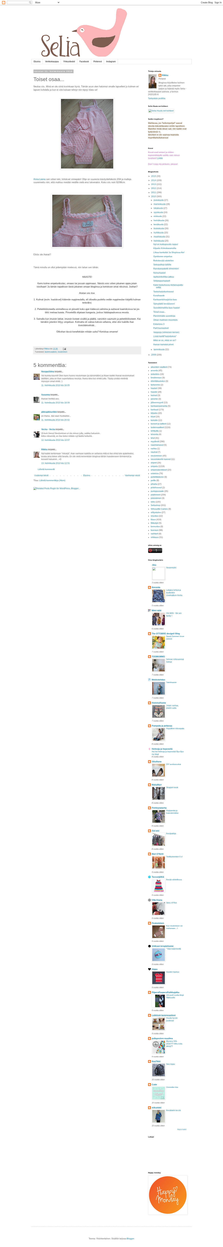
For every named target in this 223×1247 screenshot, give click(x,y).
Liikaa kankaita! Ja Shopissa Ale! (168, 252)
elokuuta (158, 216)
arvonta (154, 370)
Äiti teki (155, 831)
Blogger (130, 1238)
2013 (154, 184)
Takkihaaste (171, 682)
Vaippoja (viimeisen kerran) (166, 332)
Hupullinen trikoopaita (175, 728)
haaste (154, 392)
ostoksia (155, 473)
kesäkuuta (159, 224)
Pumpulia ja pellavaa (162, 726)
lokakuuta (158, 208)
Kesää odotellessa (174, 880)
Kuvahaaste (159, 295)
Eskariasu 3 (158, 324)
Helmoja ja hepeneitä (162, 749)
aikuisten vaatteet (159, 367)
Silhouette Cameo (159, 509)
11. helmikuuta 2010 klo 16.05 (55, 385)
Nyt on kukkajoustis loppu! (165, 244)
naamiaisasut (157, 445)
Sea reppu (170, 1064)
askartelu (155, 374)
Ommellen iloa (172, 1087)
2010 (154, 196)
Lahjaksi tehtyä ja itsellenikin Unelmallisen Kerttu (174, 592)
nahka (154, 448)
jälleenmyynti (157, 402)
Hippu (154, 969)
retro (153, 502)
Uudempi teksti (41, 475)
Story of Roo (171, 903)
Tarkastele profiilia (156, 98)
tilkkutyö (154, 523)
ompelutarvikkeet (159, 470)
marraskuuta (160, 204)
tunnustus (155, 526)
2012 (154, 188)
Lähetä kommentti (46, 469)
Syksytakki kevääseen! (164, 304)
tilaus (153, 519)
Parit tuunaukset (161, 328)
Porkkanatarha (159, 808)
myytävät (155, 441)
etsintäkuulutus (158, 381)
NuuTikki (156, 1061)
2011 (154, 192)
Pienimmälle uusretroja (164, 316)
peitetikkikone (157, 477)
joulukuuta (159, 200)
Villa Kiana (157, 900)
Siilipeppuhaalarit (161, 281)
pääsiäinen (156, 498)
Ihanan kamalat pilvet (163, 344)
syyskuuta (159, 212)
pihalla (154, 484)
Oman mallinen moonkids (165, 320)
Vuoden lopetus (172, 972)
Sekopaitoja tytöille (162, 264)
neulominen (62, 352)
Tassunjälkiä (158, 877)
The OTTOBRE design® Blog (166, 633)
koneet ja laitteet (158, 424)
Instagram (111, 61)
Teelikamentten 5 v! (174, 857)
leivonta (154, 434)
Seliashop (155, 505)
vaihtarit (154, 533)
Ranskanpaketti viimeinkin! (166, 268)
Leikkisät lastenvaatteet (164, 1015)
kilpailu (154, 413)
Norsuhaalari (159, 273)
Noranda (156, 587)
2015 (154, 176)
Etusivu (37, 61)
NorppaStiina (47, 371)
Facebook (84, 61)
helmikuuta (159, 241)
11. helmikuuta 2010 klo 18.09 (55, 403)
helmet (154, 395)
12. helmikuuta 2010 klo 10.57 (55, 440)
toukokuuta (159, 228)
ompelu (154, 466)
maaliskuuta (160, 236)
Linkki (160, 158)
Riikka (44, 449)
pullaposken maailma (162, 1038)
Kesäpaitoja (171, 833)
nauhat (154, 452)
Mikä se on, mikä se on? (164, 340)
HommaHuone (159, 703)
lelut (153, 438)
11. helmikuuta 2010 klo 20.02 (55, 420)
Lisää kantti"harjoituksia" (164, 336)
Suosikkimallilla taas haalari (166, 308)
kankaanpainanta (159, 406)
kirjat (153, 416)
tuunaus (154, 530)
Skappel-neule (172, 787)
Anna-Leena (39, 179)
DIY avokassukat (173, 764)
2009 (154, 355)
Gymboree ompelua (162, 256)
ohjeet (154, 463)
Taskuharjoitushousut (163, 291)
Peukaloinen (158, 923)
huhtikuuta (159, 232)
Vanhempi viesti (132, 475)
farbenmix (155, 385)
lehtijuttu (155, 431)
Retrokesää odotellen (163, 260)
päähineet (155, 495)
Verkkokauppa (52, 61)
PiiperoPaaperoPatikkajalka (165, 992)
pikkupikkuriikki (49, 412)
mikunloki (156, 1107)
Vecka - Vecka (48, 429)
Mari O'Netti (157, 854)
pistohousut (156, 487)
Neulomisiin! (171, 568)
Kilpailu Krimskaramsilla (164, 248)
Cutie (154, 1084)
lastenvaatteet (51, 352)
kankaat (154, 409)
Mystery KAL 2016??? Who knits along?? (174, 1043)
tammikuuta (159, 349)
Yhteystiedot (69, 61)
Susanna (45, 395)
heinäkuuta (159, 220)
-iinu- (154, 565)
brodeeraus (156, 377)
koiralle (154, 420)
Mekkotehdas (158, 680)
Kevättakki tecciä (173, 1110)
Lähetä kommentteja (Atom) (52, 480)
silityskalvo (156, 512)
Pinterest (97, 61)
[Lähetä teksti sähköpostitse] (64, 349)
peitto (153, 480)
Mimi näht (156, 610)
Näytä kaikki (181, 1129)
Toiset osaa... (159, 312)
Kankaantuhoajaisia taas (165, 299)
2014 (154, 180)
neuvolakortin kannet (161, 459)
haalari (154, 388)
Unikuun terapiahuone (163, 946)
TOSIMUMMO (158, 656)
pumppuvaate (157, 491)
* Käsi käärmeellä (173, 949)
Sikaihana (157, 761)
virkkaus (155, 537)
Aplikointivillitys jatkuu (163, 277)
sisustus (154, 516)
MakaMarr (157, 785)
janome (154, 399)
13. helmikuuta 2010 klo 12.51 (55, 463)
